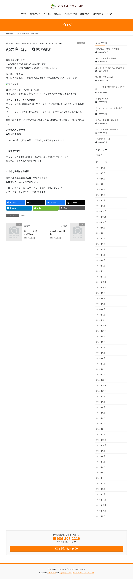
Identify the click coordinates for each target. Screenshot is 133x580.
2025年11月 (101, 217)
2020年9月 (100, 516)
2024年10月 (101, 287)
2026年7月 (100, 173)
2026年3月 (100, 195)
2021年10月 (101, 445)
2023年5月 (100, 353)
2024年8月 (100, 293)
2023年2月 (100, 369)
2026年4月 (100, 189)
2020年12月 (101, 500)
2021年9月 (100, 451)
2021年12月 (101, 440)
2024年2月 (100, 315)
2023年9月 (100, 336)
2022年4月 (100, 418)
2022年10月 (101, 391)
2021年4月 (100, 478)
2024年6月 (100, 298)
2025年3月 (100, 260)
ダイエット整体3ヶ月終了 (106, 58)
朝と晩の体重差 (101, 99)
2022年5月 (100, 413)
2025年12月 (101, 211)
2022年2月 (100, 429)
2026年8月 (100, 168)
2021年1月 (100, 494)
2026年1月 (100, 206)
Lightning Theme (66, 573)
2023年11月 (101, 325)
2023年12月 (101, 320)
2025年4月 (100, 255)
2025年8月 (100, 233)
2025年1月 (100, 271)
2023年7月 (100, 347)
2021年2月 (100, 489)
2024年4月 (100, 309)
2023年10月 (101, 331)
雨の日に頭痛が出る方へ (105, 77)
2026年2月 (100, 200)
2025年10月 (101, 222)
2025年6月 (100, 244)
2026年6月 (100, 179)
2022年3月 (100, 423)
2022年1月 (100, 434)
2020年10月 (101, 511)
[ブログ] (14, 228)
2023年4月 (100, 358)
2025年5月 (100, 249)
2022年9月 (100, 396)
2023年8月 (100, 342)
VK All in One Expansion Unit (83, 573)
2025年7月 (100, 238)
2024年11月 (101, 282)
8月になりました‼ (102, 139)
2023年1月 (100, 374)
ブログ (81, 43)
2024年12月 (101, 277)
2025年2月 (100, 266)
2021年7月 (100, 462)
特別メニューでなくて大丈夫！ (108, 49)
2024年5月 (100, 304)
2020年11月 (101, 505)
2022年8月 (100, 402)
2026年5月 (100, 184)
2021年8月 (100, 456)
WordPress (52, 573)
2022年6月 (100, 407)
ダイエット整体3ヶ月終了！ (106, 120)
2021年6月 (100, 467)
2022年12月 (101, 380)
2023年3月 (100, 364)
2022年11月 (101, 385)
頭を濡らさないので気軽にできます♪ (110, 68)
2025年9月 (100, 228)
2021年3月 (100, 483)
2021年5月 (100, 473)
